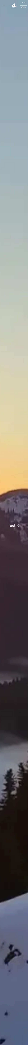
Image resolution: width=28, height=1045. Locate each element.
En (22, 2)
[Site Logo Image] (14, 6)
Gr (25, 2)
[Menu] (3, 5)
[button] (23, 6)
